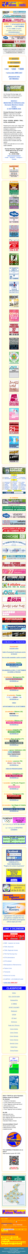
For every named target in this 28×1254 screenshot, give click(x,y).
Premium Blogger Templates (14, 1252)
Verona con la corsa (9, 975)
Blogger (16, 1250)
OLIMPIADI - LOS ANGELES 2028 (13, 979)
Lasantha (23, 1251)
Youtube (14, 159)
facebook (12, 157)
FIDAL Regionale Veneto (11, 950)
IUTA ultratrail (8, 961)
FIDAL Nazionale (9, 947)
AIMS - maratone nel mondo (11, 943)
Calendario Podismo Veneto (17, 1248)
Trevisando (7, 972)
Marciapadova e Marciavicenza (12, 965)
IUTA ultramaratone (9, 957)
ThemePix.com (9, 1251)
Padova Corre (8, 968)
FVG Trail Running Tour (10, 954)
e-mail (6, 157)
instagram (19, 157)
